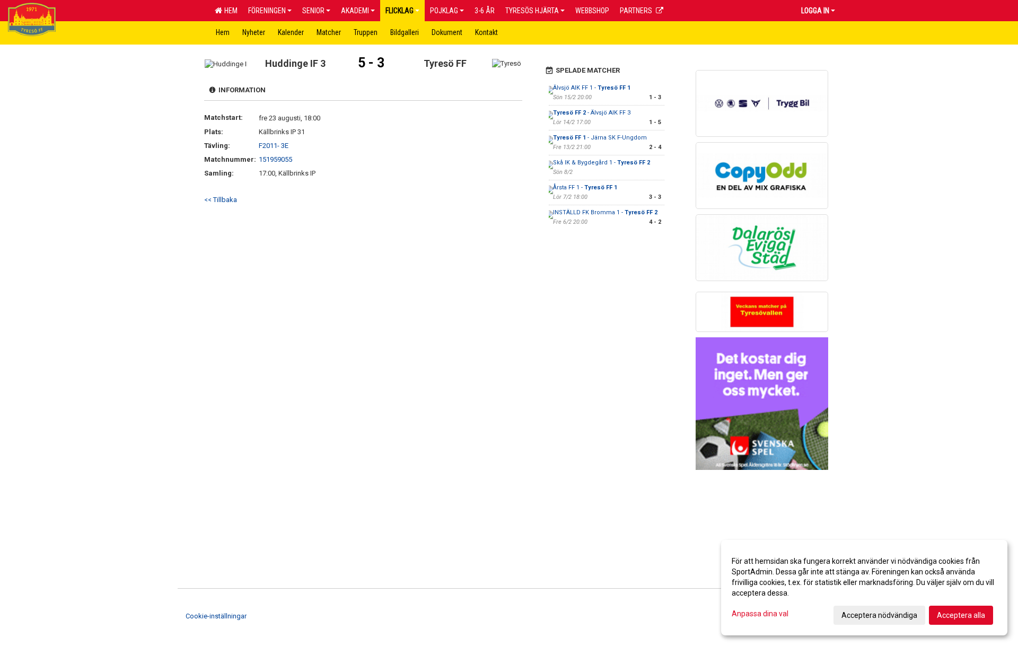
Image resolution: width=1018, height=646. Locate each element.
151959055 (275, 159)
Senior (313, 10)
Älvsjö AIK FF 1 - (591, 87)
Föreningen (267, 10)
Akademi (355, 10)
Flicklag (399, 10)
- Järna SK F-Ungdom (600, 137)
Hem (229, 10)
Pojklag (444, 10)
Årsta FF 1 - (585, 187)
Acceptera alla (961, 615)
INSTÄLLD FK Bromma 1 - (605, 212)
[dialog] (864, 587)
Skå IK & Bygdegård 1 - (601, 162)
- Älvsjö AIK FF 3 (591, 112)
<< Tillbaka (220, 200)
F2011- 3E (273, 146)
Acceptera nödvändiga (879, 615)
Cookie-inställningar (216, 616)
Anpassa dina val (760, 613)
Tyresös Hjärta (532, 10)
